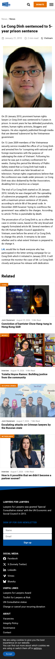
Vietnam (48, 38)
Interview (5, 371)
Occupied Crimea (9, 386)
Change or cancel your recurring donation (24, 606)
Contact (7, 632)
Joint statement (8, 320)
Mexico (5, 335)
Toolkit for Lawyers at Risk (16, 597)
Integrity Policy (10, 623)
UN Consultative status (15, 602)
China (4, 285)
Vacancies (8, 618)
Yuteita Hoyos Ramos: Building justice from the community (24, 376)
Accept (9, 654)
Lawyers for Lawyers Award (17, 593)
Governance (9, 627)
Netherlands (7, 436)
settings (38, 648)
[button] (28, 4)
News (12, 19)
